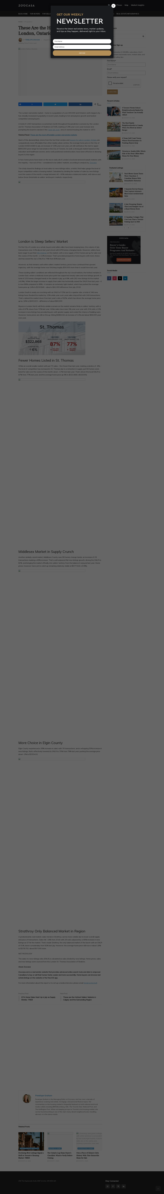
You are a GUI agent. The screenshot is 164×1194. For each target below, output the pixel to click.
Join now (82, 53)
